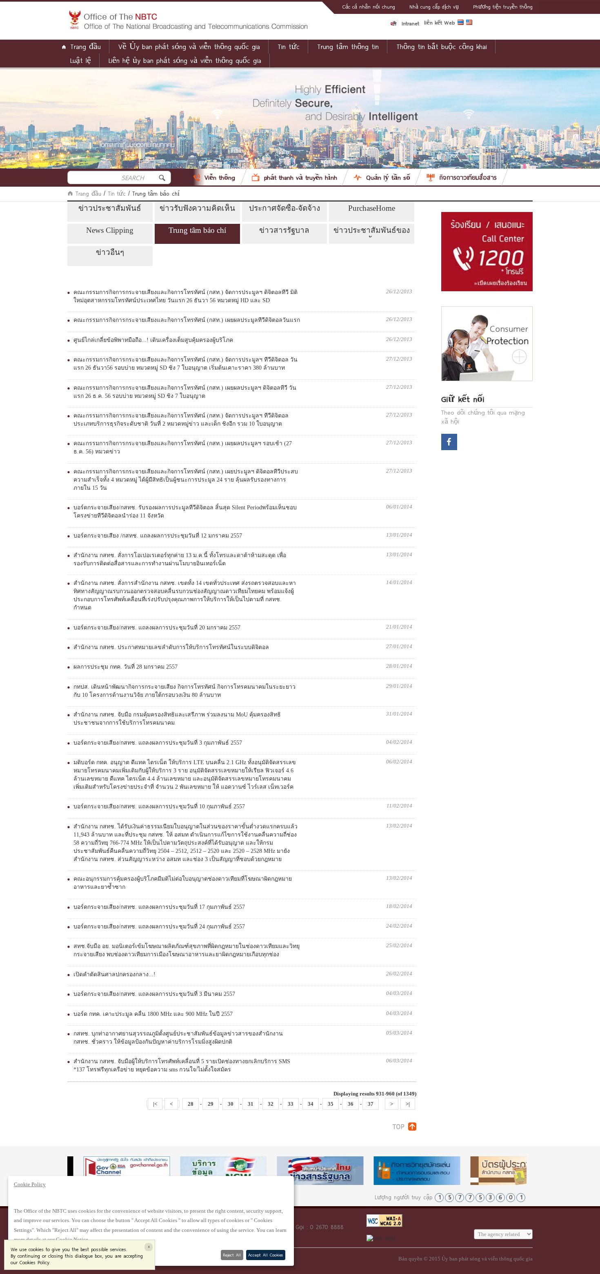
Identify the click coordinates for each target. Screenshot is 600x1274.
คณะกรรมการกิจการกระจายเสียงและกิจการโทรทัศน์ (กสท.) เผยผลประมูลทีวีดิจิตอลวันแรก (186, 320)
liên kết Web (439, 22)
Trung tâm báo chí (197, 230)
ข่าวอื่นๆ (110, 252)
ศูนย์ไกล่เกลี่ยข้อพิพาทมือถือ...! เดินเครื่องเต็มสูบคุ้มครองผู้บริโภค (153, 340)
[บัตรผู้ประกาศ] (497, 1170)
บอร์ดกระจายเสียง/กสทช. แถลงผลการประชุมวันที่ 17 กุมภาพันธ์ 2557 (159, 907)
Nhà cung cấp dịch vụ (434, 6)
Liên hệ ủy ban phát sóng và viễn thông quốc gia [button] (185, 60)
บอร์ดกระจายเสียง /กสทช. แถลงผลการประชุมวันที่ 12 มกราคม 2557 (157, 536)
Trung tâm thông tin (348, 46)
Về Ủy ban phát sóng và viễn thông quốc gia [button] (189, 46)
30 (230, 1104)
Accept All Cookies (265, 1255)
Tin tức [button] (289, 46)
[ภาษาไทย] (462, 23)
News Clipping (109, 230)
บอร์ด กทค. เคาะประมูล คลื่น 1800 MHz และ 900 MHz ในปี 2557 (153, 1014)
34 (310, 1104)
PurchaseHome (371, 208)
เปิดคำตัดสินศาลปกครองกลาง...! (114, 974)
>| (408, 1104)
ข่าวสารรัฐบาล (284, 230)
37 (370, 1104)
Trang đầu (85, 46)
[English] (470, 23)
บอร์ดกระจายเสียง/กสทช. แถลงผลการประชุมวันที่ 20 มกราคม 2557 (156, 628)
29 (210, 1104)
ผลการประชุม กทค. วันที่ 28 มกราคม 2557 (125, 667)
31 (250, 1104)
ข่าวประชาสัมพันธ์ (109, 208)
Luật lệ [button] (80, 60)
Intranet (410, 23)
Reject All (232, 1255)
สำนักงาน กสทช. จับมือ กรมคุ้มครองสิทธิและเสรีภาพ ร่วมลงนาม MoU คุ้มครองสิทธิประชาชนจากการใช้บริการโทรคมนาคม (177, 719)
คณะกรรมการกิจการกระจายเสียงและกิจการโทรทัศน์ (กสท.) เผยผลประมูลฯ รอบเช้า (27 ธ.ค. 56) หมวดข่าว (182, 447)
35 (330, 1104)
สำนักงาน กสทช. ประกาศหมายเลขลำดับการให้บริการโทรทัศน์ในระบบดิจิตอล (171, 647)
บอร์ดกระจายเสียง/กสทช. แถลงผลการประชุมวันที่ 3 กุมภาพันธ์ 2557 (157, 743)
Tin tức (117, 194)
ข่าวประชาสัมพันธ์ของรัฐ (371, 231)
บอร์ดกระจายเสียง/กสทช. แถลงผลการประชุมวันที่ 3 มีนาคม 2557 (154, 994)
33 (290, 1104)
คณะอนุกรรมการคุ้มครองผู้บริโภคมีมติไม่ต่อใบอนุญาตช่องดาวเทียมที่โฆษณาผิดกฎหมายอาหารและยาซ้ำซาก (182, 883)
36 (350, 1104)
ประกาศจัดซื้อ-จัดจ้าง (284, 208)
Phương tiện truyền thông (503, 6)
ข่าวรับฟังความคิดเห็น (197, 208)
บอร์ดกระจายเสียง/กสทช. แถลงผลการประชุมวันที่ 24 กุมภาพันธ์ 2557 (159, 927)
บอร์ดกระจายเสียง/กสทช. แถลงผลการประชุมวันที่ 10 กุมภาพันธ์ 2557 (159, 806)
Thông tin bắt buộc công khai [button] (441, 46)
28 (190, 1104)
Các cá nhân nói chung (368, 6)
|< (155, 1104)
